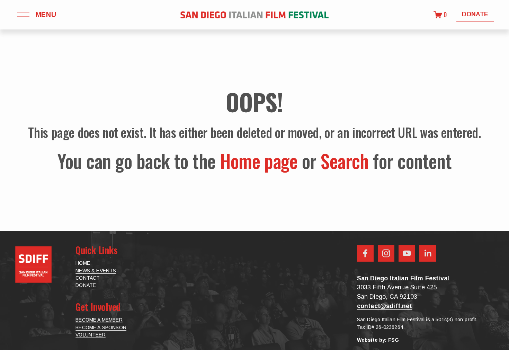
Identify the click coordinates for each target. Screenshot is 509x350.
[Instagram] (386, 253)
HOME (82, 263)
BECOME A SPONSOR (100, 327)
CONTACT (87, 278)
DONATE (85, 285)
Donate (475, 14)
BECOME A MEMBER (99, 320)
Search (345, 161)
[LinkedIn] (427, 253)
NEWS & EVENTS (95, 270)
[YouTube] (407, 253)
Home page (258, 161)
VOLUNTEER (90, 335)
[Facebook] (365, 253)
